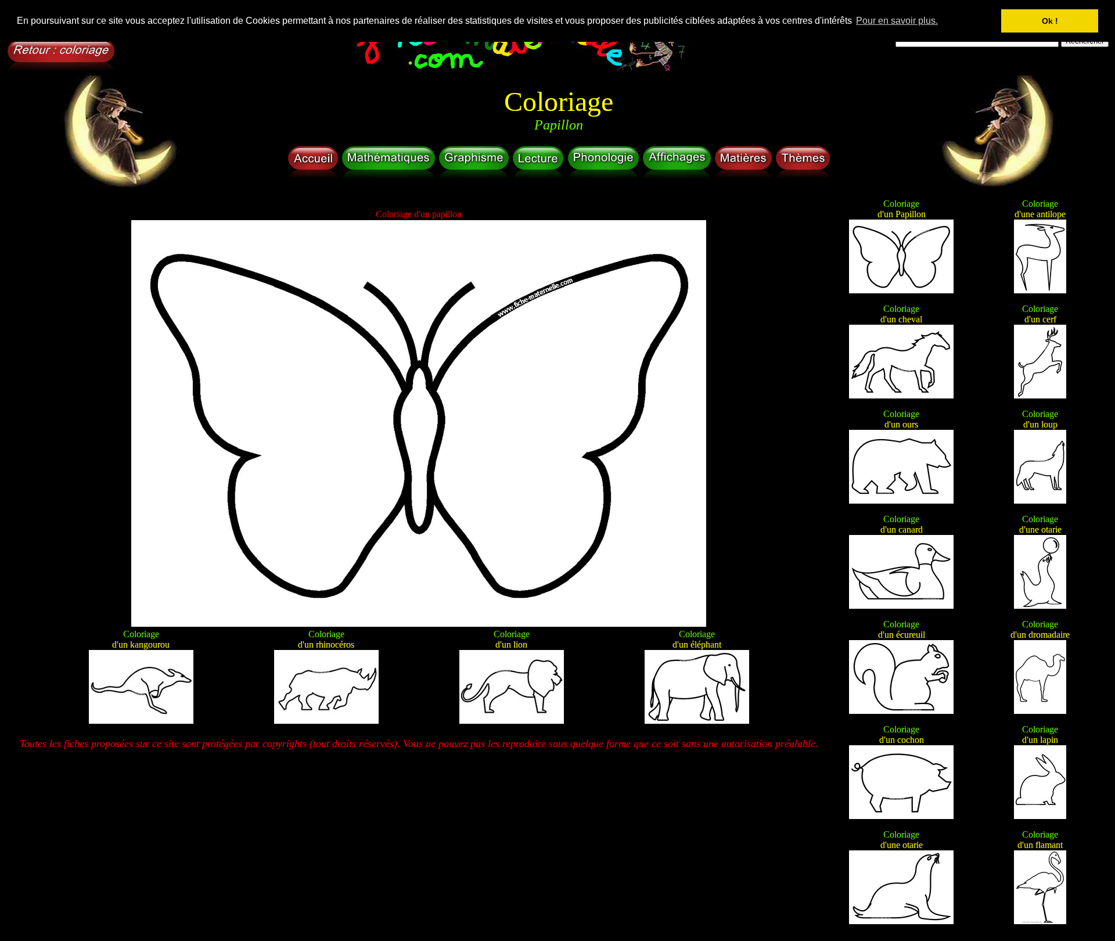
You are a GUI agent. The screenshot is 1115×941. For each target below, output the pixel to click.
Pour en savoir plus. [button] (897, 21)
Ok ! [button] (1050, 21)
